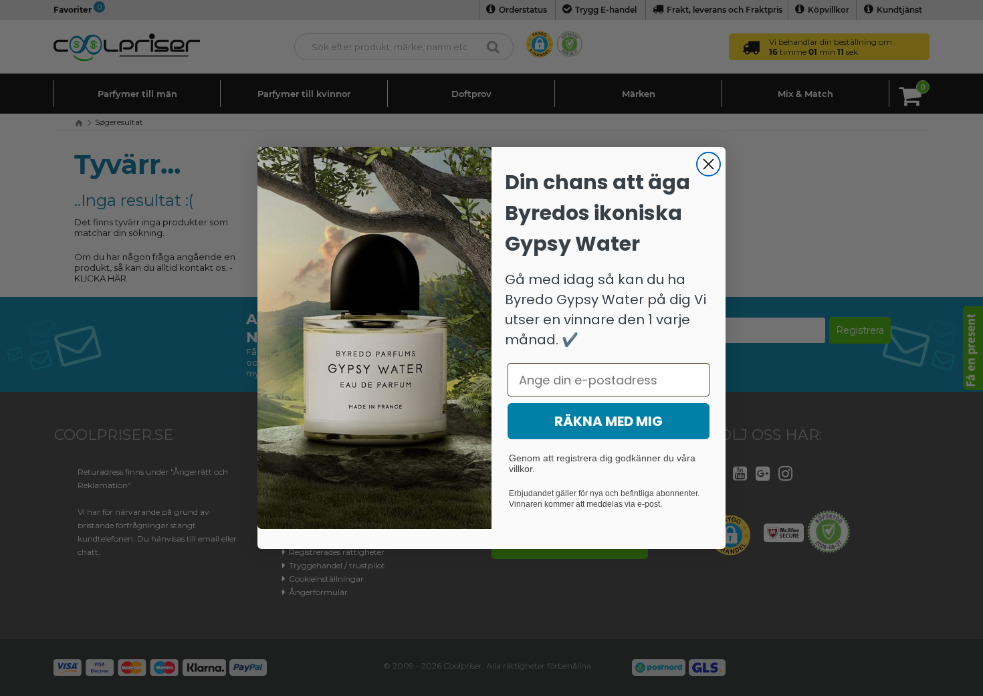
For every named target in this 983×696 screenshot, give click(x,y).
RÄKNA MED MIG (608, 421)
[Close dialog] (708, 164)
